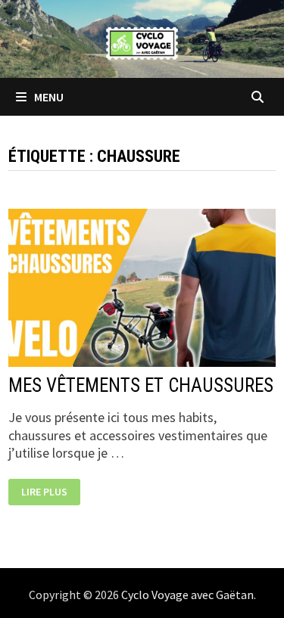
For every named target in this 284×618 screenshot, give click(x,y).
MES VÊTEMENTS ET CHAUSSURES (140, 385)
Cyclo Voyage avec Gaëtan (187, 594)
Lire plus (50, 492)
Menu (48, 96)
